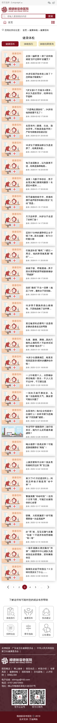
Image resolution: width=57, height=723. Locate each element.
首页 (10, 22)
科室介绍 (42, 668)
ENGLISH (12, 674)
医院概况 (6, 668)
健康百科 (44, 29)
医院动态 (30, 668)
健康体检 (33, 29)
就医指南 (26, 671)
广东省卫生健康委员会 (22, 647)
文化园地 (38, 671)
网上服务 (18, 668)
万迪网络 (33, 719)
